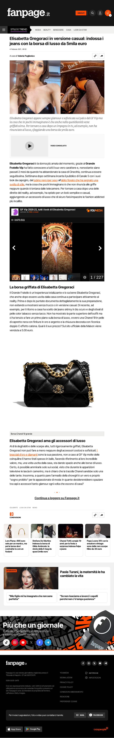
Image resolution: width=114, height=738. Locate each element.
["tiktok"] (6, 642)
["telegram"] (48, 642)
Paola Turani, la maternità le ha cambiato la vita (82, 574)
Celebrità (14, 508)
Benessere (58, 30)
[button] (101, 56)
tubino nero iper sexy (46, 180)
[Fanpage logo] (25, 13)
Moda (38, 30)
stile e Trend (19, 29)
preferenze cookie (68, 701)
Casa (68, 30)
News (35, 508)
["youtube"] (23, 642)
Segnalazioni (66, 677)
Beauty (47, 30)
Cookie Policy (66, 687)
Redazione (64, 697)
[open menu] (4, 30)
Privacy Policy (66, 682)
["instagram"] (14, 642)
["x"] (31, 642)
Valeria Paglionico (26, 56)
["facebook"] (39, 642)
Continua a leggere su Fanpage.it (57, 498)
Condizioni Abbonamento (71, 692)
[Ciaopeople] (101, 730)
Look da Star (25, 508)
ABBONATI (80, 13)
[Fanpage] (16, 663)
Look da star (80, 30)
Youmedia (64, 673)
